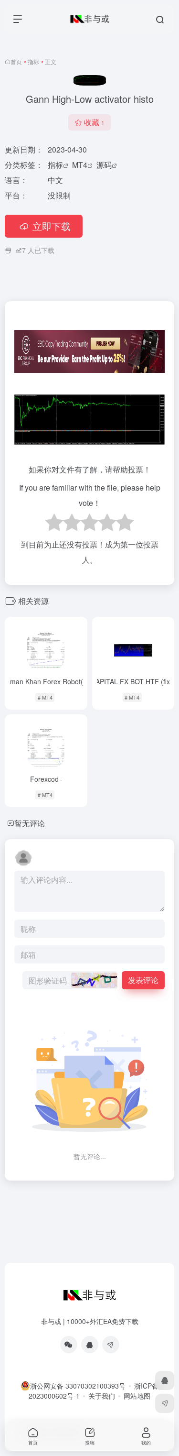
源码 (104, 164)
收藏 (94, 122)
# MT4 (45, 697)
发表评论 (143, 979)
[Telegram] (110, 1344)
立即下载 (51, 226)
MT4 (79, 164)
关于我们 (101, 1396)
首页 (16, 61)
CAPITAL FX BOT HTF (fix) (133, 681)
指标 (33, 61)
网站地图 (137, 1396)
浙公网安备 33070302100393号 (78, 1385)
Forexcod (46, 779)
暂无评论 (29, 823)
